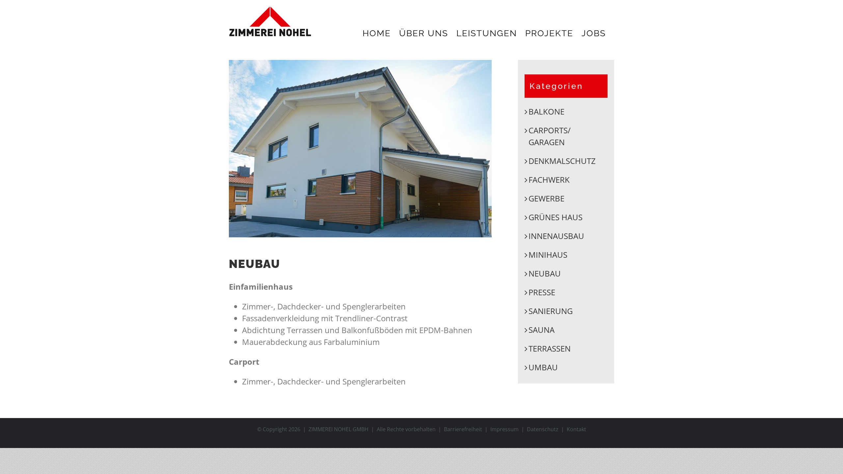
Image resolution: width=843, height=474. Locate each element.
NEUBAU (545, 273)
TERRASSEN (550, 348)
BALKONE (546, 111)
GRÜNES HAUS (556, 217)
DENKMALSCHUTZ (562, 160)
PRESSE (542, 292)
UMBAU (543, 367)
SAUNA (542, 329)
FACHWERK (549, 179)
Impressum (504, 429)
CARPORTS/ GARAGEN (550, 136)
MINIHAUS (548, 254)
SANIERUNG (551, 310)
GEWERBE (546, 198)
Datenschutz (542, 429)
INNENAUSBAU (556, 235)
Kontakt (576, 429)
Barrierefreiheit (463, 429)
